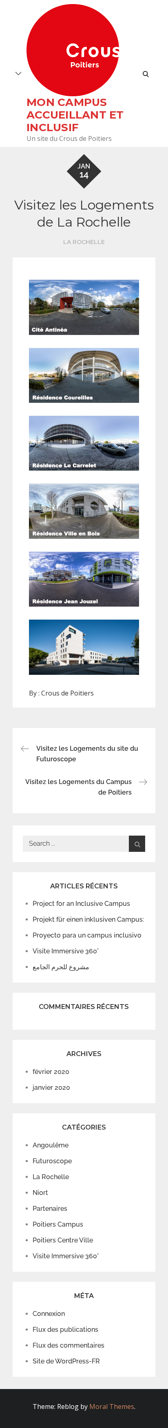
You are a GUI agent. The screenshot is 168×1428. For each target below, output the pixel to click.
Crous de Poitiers (67, 693)
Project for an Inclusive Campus (81, 903)
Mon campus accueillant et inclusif (75, 115)
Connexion (49, 1314)
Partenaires (50, 1208)
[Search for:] (84, 843)
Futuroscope (52, 1161)
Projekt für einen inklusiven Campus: (88, 919)
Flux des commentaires (68, 1345)
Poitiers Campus (58, 1224)
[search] (145, 73)
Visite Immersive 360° (66, 951)
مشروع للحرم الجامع (61, 967)
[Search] (137, 844)
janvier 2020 (51, 1087)
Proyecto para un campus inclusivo (87, 935)
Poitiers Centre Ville (63, 1240)
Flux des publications (65, 1329)
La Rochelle (84, 242)
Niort (40, 1193)
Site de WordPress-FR (66, 1361)
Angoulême (51, 1145)
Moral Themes (111, 1406)
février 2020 (51, 1072)
